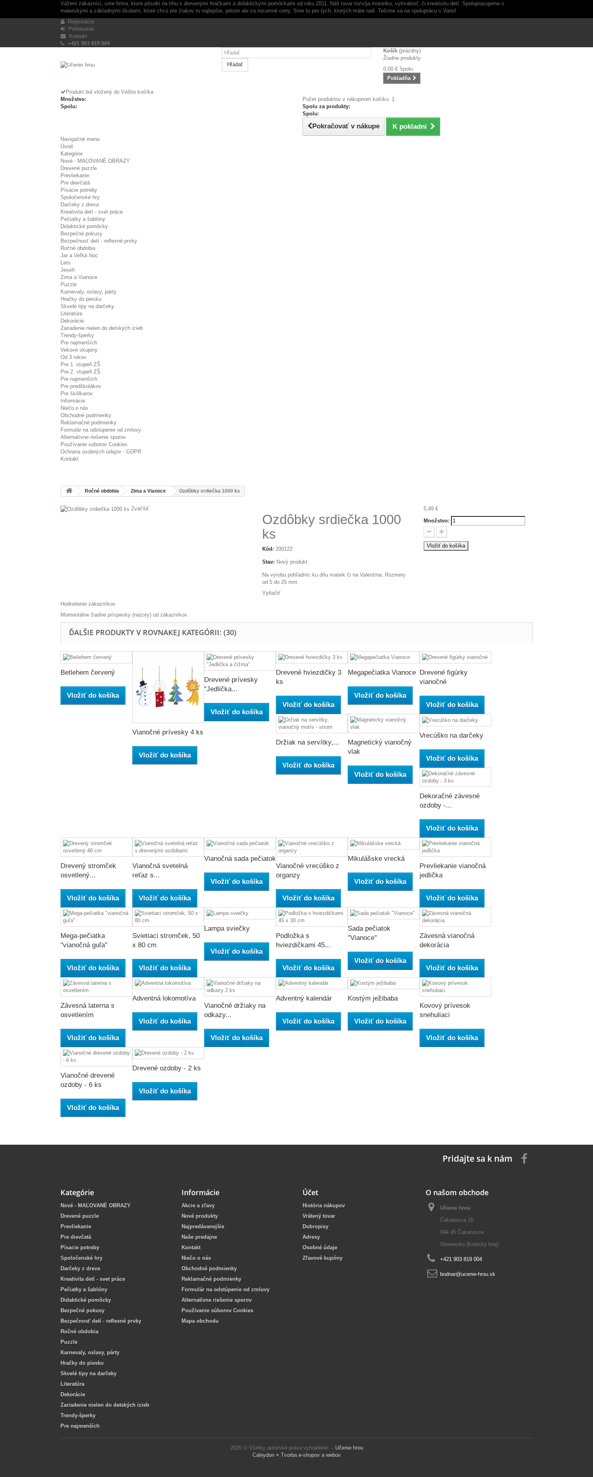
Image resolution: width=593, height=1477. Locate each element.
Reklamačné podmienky (89, 423)
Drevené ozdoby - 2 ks (166, 1068)
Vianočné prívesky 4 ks (167, 732)
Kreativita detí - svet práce (92, 212)
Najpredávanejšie (203, 1226)
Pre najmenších (79, 343)
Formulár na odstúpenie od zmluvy (101, 430)
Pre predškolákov (81, 386)
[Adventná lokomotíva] (168, 983)
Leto (66, 263)
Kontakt (76, 36)
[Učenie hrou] (135, 74)
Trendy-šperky (77, 335)
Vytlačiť (271, 593)
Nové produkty (200, 1216)
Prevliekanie (75, 175)
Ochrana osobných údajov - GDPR (101, 452)
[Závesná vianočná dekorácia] (455, 917)
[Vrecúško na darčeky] (455, 720)
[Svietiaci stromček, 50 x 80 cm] (168, 917)
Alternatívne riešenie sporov (93, 437)
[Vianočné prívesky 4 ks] (168, 687)
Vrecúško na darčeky (451, 735)
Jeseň (68, 270)
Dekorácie (72, 321)
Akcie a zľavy (198, 1205)
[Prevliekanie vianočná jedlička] (455, 847)
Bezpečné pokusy (81, 234)
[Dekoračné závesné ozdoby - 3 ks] (455, 777)
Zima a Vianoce (79, 277)
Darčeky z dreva (80, 204)
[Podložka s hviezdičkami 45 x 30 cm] (312, 917)
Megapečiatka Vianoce (382, 672)
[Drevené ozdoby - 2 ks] (168, 1053)
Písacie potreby (79, 190)
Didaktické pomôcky (84, 226)
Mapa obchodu (200, 1321)
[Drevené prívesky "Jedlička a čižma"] (240, 661)
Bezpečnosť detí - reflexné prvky (99, 241)
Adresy (311, 1237)
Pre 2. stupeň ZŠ (80, 372)
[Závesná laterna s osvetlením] (96, 987)
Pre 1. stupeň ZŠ (80, 364)
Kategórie (72, 154)
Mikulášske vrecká (376, 858)
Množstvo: (436, 521)
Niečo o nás (74, 408)
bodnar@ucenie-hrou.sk (467, 1274)
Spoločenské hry (80, 197)
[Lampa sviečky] (240, 913)
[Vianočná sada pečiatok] (240, 843)
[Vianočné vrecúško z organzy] (312, 847)
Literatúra (71, 314)
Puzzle (69, 284)
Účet (310, 1192)
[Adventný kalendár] (312, 983)
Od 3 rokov (73, 357)
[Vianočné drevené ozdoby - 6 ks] (96, 1056)
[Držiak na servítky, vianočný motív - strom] (312, 723)
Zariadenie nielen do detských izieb (102, 328)
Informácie (73, 401)
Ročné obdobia (78, 248)
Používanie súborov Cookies (94, 444)
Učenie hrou (349, 1448)
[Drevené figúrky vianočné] (455, 657)
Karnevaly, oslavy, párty (89, 292)
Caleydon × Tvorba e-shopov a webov (297, 1455)
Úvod (67, 146)
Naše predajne (199, 1237)
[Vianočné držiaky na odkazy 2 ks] (240, 987)
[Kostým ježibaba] (384, 983)
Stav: (268, 562)
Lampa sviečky (227, 928)
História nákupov (324, 1205)
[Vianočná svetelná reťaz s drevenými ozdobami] (168, 847)
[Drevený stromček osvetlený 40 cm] (96, 847)
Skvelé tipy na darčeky (87, 306)
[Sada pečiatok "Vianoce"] (384, 913)
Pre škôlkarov (77, 393)
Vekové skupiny (79, 350)
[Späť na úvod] (69, 491)
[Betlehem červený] (96, 657)
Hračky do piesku (81, 299)
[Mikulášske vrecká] (384, 843)
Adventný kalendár (304, 998)
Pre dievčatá (75, 183)
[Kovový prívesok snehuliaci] (455, 987)
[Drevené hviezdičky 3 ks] (312, 657)
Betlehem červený (88, 672)
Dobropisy (315, 1226)
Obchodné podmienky (86, 415)
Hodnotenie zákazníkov (88, 604)
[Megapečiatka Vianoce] (384, 657)
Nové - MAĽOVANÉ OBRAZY (95, 161)
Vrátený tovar (319, 1216)
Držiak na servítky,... (307, 742)
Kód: (268, 549)
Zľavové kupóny (322, 1258)
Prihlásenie (79, 29)
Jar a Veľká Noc (79, 255)
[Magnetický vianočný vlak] (384, 723)
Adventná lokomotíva (164, 998)
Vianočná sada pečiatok (240, 858)
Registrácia (79, 22)
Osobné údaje (320, 1247)
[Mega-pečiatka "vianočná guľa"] (96, 917)
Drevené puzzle (79, 168)
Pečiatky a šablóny (83, 219)
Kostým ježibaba (373, 998)
